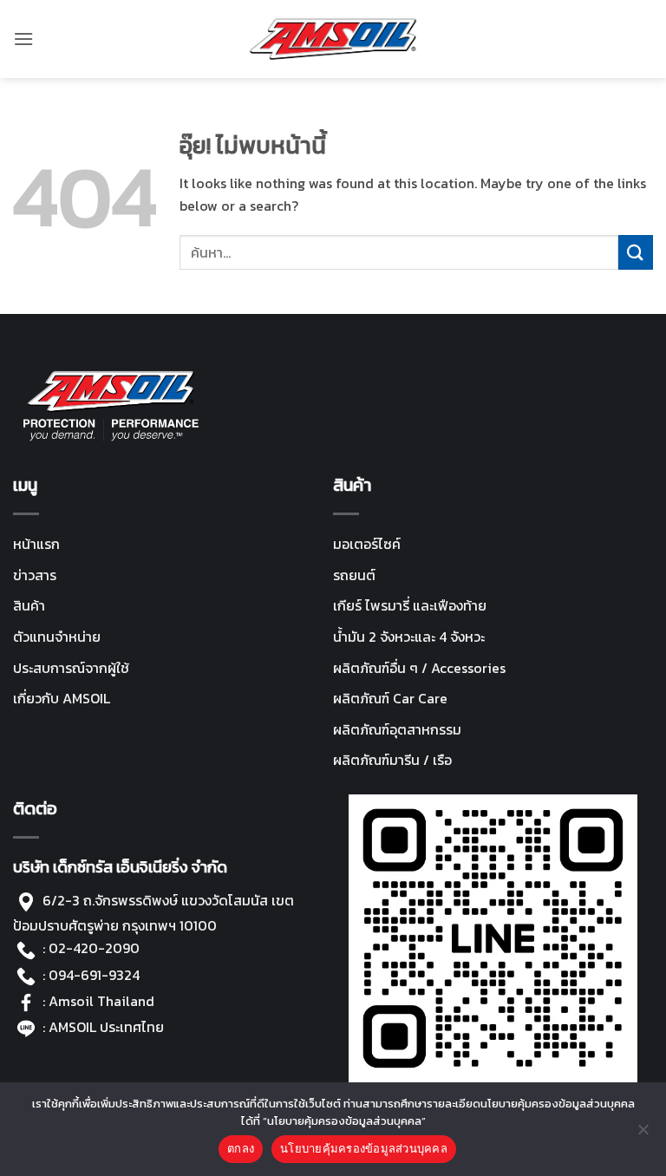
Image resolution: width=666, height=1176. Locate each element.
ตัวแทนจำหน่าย (57, 636)
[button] (23, 38)
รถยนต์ (354, 575)
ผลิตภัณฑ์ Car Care (390, 698)
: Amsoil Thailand (98, 1000)
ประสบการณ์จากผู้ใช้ (71, 667)
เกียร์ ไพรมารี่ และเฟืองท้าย (409, 605)
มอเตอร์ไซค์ (367, 543)
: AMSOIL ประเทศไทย (101, 1026)
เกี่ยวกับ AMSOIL (61, 698)
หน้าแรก (36, 543)
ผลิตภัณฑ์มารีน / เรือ (392, 759)
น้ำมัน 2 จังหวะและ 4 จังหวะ (409, 636)
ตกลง (240, 1148)
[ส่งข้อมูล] (635, 252)
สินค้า (29, 605)
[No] (642, 1134)
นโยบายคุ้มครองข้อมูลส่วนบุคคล (363, 1148)
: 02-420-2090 (91, 948)
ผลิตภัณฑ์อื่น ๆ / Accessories (419, 667)
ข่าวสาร (34, 575)
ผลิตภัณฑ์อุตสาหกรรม (397, 729)
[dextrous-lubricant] (333, 39)
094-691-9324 (94, 974)
